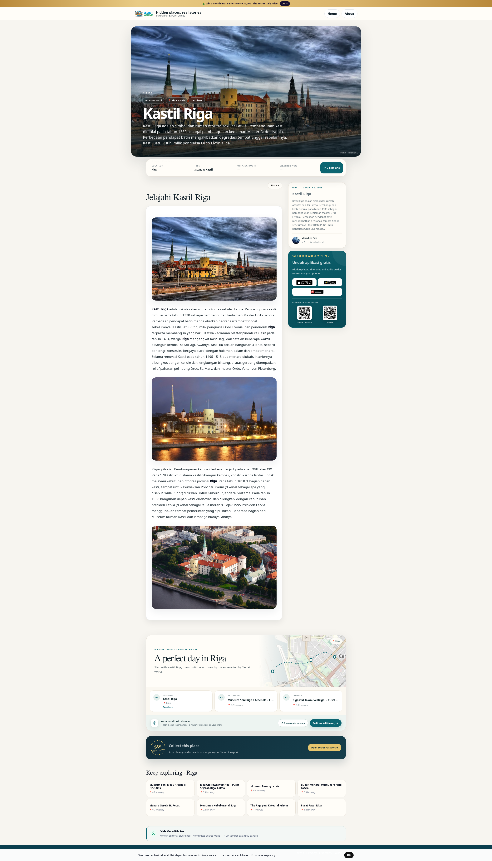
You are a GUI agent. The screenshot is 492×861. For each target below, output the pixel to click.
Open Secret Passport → (324, 747)
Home (332, 14)
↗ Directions (332, 168)
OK (349, 855)
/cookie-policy (265, 855)
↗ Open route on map (293, 723)
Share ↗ (274, 185)
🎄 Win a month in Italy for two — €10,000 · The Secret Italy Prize (245, 3)
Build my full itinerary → (325, 723)
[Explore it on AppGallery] (317, 292)
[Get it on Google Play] (330, 282)
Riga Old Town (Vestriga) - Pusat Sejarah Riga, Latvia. (328, 700)
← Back (147, 92)
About (349, 14)
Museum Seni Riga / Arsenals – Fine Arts (254, 700)
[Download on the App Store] (304, 282)
